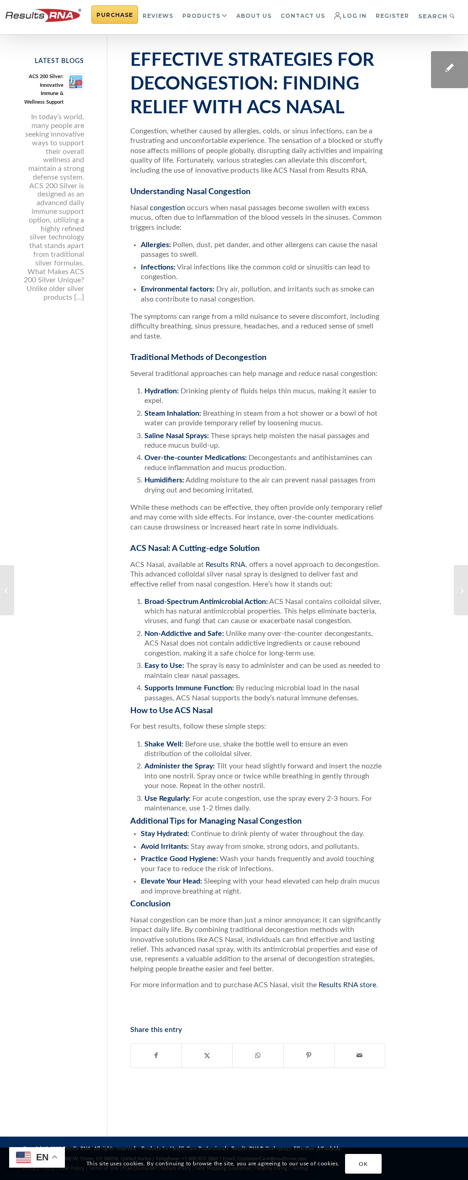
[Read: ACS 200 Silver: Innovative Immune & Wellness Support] (76, 82)
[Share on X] (207, 1056)
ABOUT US (253, 15)
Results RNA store (346, 985)
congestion (168, 208)
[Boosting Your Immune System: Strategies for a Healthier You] (7, 590)
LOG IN (354, 15)
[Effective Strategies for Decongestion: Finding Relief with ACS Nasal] (449, 69)
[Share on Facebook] (156, 1056)
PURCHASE (114, 14)
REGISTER (392, 15)
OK (363, 1164)
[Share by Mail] (360, 1056)
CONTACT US (303, 15)
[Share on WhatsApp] (258, 1056)
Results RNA (224, 564)
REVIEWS (158, 15)
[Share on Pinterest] (309, 1056)
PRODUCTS (201, 15)
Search (434, 16)
